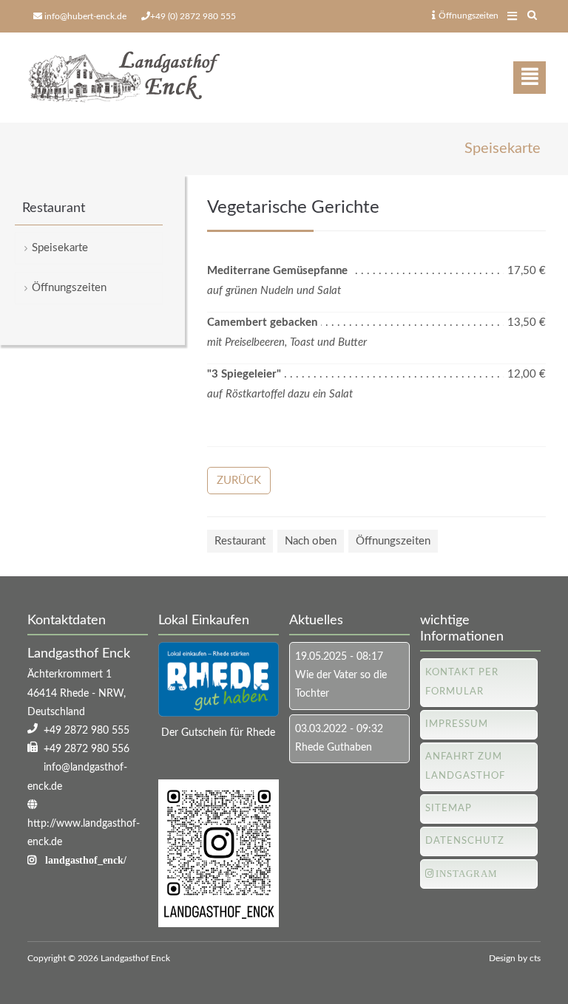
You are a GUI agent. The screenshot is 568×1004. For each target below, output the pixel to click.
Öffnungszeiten (468, 15)
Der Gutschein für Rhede (218, 733)
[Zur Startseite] (123, 77)
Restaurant (240, 541)
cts (535, 958)
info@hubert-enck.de (85, 16)
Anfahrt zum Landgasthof (465, 766)
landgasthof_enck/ (85, 860)
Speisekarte (60, 247)
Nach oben (311, 541)
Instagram (467, 873)
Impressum (456, 724)
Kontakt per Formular (461, 682)
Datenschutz (464, 841)
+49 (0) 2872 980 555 (193, 16)
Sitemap (448, 808)
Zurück (239, 480)
